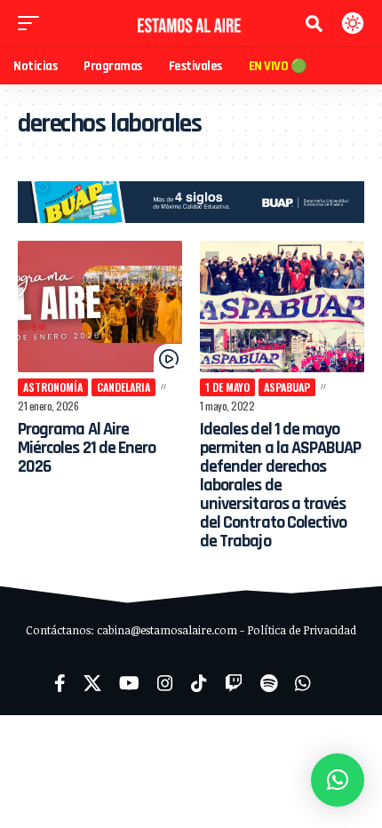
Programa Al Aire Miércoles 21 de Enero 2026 (86, 448)
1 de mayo (227, 386)
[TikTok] (199, 683)
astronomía (53, 386)
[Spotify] (269, 683)
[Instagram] (165, 683)
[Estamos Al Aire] (191, 23)
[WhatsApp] (302, 683)
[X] (92, 683)
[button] (33, 23)
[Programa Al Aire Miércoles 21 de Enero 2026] (100, 306)
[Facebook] (60, 683)
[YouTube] (129, 683)
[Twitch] (233, 683)
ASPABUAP (287, 386)
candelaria (123, 386)
